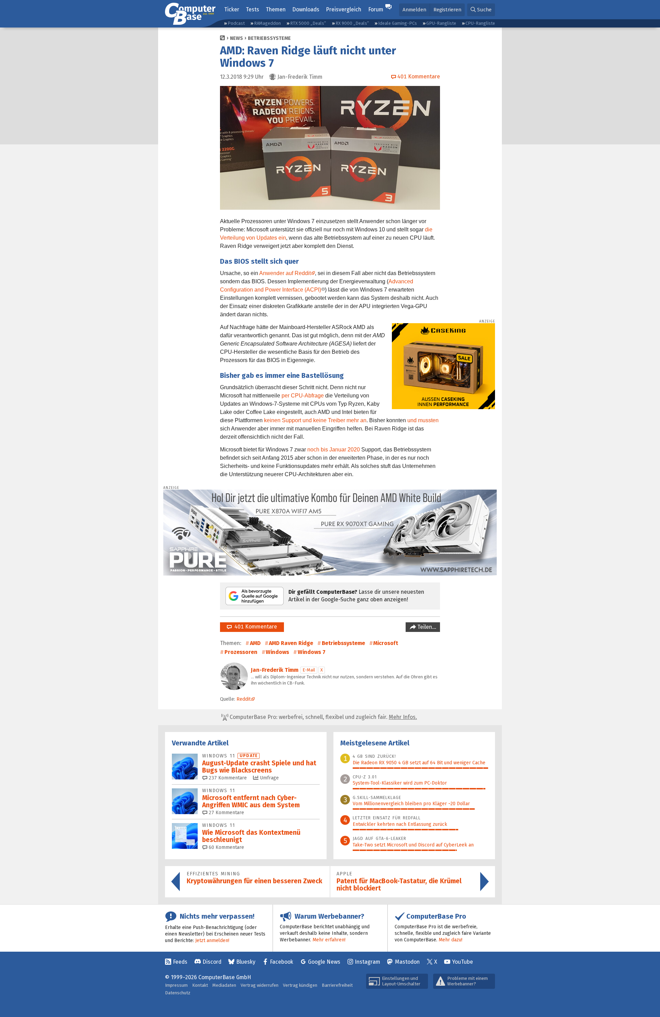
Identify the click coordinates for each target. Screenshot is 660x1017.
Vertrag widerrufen (259, 985)
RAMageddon (267, 23)
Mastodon (407, 962)
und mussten (423, 420)
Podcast (236, 23)
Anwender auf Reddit (285, 273)
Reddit (243, 699)
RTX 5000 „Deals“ (308, 23)
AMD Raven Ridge (291, 643)
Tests (252, 9)
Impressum (176, 985)
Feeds (180, 962)
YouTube (462, 962)
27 (225, 813)
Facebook (281, 962)
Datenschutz (177, 992)
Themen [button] (276, 9)
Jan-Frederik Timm (274, 670)
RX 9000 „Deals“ (352, 23)
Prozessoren (240, 652)
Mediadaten (224, 985)
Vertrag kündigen (300, 985)
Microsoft (385, 643)
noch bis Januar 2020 (333, 449)
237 (227, 778)
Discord (211, 962)
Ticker (231, 9)
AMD (255, 643)
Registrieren (447, 10)
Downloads (305, 9)
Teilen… (426, 627)
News (236, 38)
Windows (277, 652)
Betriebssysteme (269, 38)
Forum (375, 9)
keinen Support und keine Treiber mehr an (315, 420)
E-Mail (308, 669)
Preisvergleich (343, 9)
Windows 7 (312, 652)
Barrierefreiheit (337, 985)
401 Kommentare (254, 626)
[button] (481, 9)
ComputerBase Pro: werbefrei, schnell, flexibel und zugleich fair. (322, 717)
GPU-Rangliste (441, 23)
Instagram (367, 962)
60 (225, 847)
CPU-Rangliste (480, 23)
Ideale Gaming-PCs (397, 23)
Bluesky (245, 962)
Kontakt (200, 985)
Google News (324, 962)
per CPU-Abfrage (303, 395)
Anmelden (414, 10)
